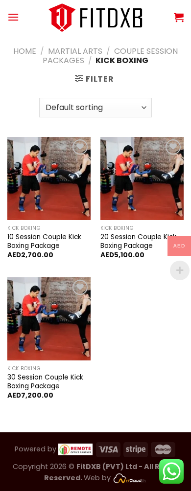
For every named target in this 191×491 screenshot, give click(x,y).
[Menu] (13, 17)
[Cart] (179, 17)
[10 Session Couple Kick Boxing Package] (49, 178)
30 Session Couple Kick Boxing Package (45, 381)
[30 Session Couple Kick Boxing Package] (49, 318)
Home (24, 51)
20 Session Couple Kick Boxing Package (138, 241)
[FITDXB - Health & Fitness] (95, 16)
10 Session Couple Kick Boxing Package (44, 241)
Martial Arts (75, 51)
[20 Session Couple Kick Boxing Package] (142, 178)
